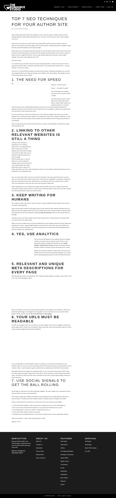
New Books (64, 441)
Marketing (25, 28)
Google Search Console (46, 245)
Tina (14, 28)
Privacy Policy (40, 451)
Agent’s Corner (65, 461)
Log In (110, 7)
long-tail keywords (46, 212)
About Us (59, 7)
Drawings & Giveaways (67, 454)
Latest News (64, 444)
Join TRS (100, 7)
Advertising (88, 444)
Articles (63, 448)
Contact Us (39, 444)
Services (87, 7)
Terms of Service (40, 458)
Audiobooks (64, 474)
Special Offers (64, 458)
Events (62, 468)
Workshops (64, 471)
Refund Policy (40, 454)
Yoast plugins (48, 314)
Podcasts (63, 481)
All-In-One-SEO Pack (37, 314)
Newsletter (39, 448)
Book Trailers (64, 478)
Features (73, 7)
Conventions (64, 464)
